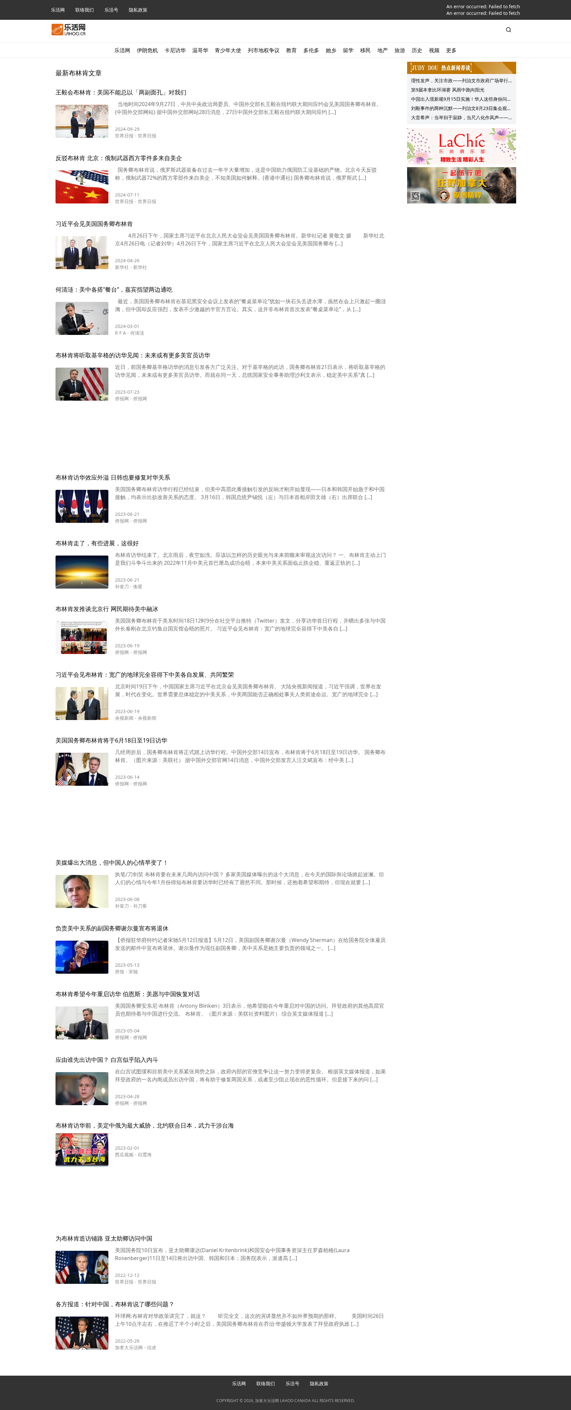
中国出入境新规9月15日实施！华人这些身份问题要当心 (461, 100)
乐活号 (111, 10)
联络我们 (84, 10)
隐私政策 (138, 10)
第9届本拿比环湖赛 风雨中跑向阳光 (447, 90)
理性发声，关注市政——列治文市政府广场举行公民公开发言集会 (459, 81)
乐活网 (58, 10)
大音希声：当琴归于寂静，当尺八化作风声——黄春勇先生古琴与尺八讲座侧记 (459, 118)
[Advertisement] (221, 439)
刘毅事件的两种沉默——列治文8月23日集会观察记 (461, 109)
